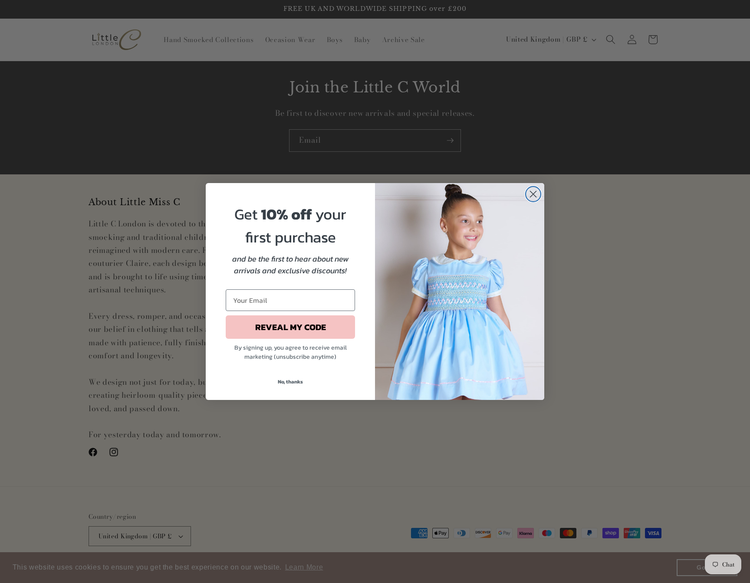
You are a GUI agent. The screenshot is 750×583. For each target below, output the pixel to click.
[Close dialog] (533, 194)
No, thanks (290, 382)
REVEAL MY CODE (290, 327)
